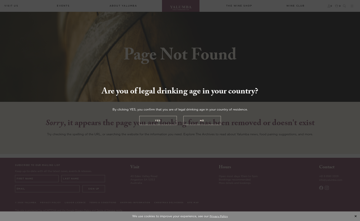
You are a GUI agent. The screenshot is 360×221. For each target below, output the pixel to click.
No (202, 120)
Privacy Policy (219, 216)
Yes (158, 120)
